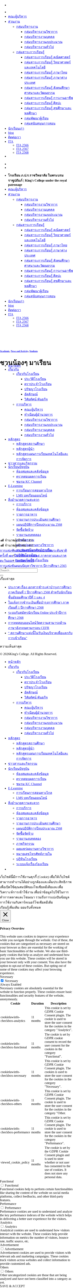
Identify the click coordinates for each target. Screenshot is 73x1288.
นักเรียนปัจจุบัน (18, 768)
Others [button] (4, 1267)
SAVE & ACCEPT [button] (12, 1286)
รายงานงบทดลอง (28, 535)
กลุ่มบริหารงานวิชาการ (41, 31)
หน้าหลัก (14, 661)
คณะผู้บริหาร (17, 16)
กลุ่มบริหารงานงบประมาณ (43, 42)
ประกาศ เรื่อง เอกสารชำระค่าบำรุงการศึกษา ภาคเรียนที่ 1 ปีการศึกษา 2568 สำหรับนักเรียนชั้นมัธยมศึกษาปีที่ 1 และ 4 (40, 592)
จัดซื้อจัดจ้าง (24, 529)
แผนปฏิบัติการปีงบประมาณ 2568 (39, 524)
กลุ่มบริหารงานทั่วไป (39, 47)
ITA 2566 (22, 145)
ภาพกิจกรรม (25, 843)
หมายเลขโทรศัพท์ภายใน (34, 854)
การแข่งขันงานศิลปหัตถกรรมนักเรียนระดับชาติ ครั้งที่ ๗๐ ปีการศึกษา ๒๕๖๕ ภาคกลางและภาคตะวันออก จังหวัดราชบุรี (33, 555)
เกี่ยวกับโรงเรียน (27, 374)
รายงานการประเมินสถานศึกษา (38, 519)
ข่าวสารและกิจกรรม (22, 463)
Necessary (11, 981)
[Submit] (1, 575)
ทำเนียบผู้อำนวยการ (38, 414)
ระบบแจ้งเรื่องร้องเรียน (32, 864)
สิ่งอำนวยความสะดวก (23, 499)
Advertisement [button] (9, 1245)
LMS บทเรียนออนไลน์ (31, 495)
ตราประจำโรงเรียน (38, 384)
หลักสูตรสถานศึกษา (30, 443)
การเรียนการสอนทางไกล (34, 490)
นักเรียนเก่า (16, 128)
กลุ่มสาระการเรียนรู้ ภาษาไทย (45, 72)
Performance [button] (8, 1203)
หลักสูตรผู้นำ (25, 449)
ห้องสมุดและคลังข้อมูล (32, 471)
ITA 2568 (22, 152)
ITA (10, 141)
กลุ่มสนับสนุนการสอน (39, 123)
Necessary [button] (6, 976)
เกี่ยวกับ (13, 369)
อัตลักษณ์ (31, 394)
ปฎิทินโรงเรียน (26, 859)
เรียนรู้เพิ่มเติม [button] (9, 907)
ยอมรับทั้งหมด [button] (30, 907)
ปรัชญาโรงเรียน (35, 389)
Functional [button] (7, 1181)
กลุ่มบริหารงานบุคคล (39, 37)
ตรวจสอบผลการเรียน (31, 476)
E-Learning (15, 788)
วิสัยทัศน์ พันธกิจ (36, 399)
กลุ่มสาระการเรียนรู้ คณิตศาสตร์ (47, 57)
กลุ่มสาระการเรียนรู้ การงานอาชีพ (48, 98)
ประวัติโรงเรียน (35, 379)
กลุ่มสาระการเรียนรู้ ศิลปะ (42, 103)
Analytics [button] (6, 1222)
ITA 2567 (22, 149)
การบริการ (23, 504)
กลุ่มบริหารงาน (27, 26)
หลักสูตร (14, 738)
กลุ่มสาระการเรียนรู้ (30, 52)
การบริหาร (24, 404)
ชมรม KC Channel (29, 481)
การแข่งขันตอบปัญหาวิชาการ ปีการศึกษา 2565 (33, 565)
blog (11, 132)
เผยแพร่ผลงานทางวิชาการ (35, 545)
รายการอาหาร (26, 514)
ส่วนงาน (14, 21)
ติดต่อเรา (14, 137)
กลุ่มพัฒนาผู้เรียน (36, 118)
